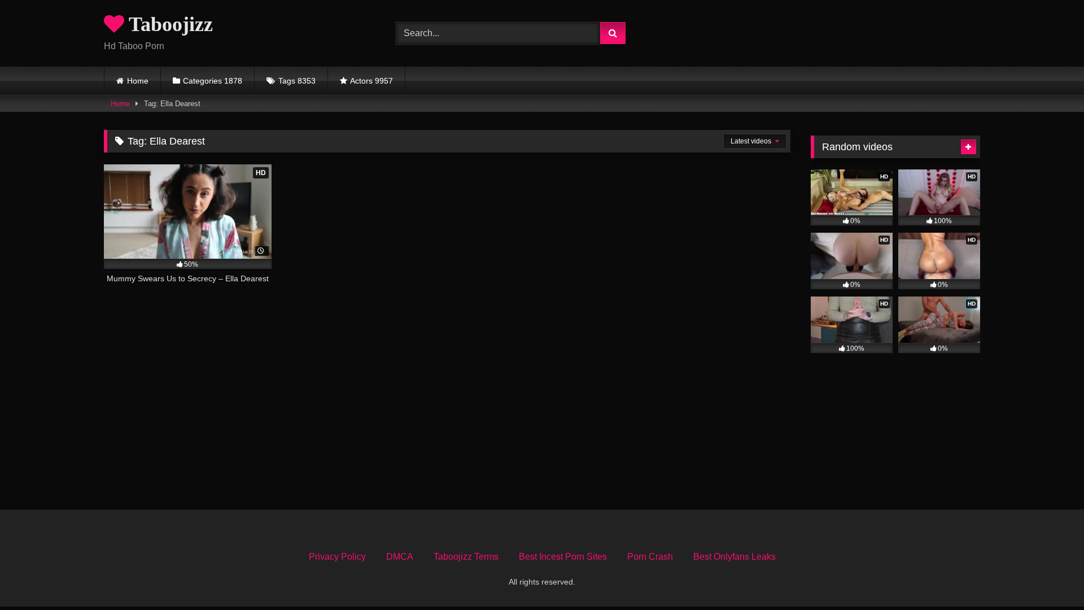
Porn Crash (650, 556)
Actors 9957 (371, 80)
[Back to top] (1049, 576)
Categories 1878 (212, 80)
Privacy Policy (337, 556)
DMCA (399, 556)
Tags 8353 (297, 80)
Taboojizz (168, 24)
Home (137, 80)
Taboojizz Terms (466, 556)
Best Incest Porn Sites (563, 556)
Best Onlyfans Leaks (734, 556)
